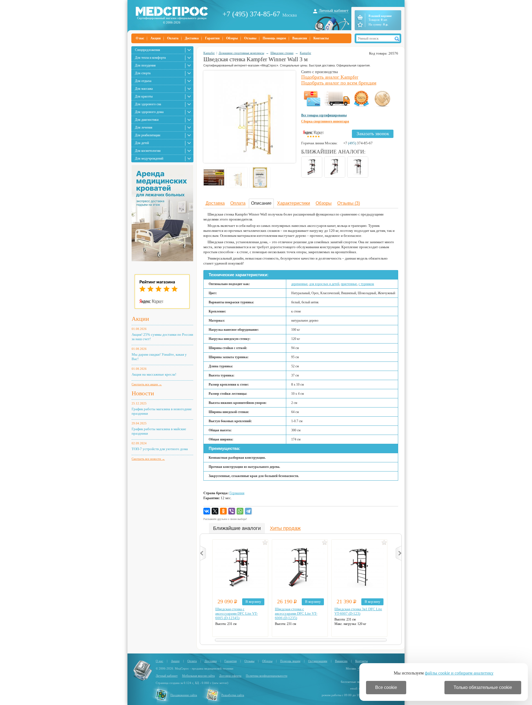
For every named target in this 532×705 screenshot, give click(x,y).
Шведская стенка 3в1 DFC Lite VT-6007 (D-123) (358, 611)
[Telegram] (248, 511)
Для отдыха (143, 81)
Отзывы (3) (348, 203)
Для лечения (143, 127)
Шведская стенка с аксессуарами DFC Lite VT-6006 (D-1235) (296, 613)
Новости (143, 393)
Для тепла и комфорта (150, 58)
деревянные (299, 284)
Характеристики (293, 203)
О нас (140, 38)
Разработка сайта (232, 695)
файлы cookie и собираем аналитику (459, 673)
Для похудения (145, 65)
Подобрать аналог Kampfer (329, 77)
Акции (155, 38)
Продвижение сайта (183, 695)
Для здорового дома (149, 112)
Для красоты (144, 96)
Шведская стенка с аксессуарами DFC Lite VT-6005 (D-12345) (236, 613)
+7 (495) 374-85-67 (251, 14)
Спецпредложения (147, 50)
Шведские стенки (281, 53)
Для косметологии (147, 151)
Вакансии (299, 38)
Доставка (192, 38)
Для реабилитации (147, 135)
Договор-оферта (230, 675)
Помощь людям (274, 38)
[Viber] (232, 511)
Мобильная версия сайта (198, 675)
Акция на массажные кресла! (154, 374)
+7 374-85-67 (358, 143)
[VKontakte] (207, 511)
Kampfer (209, 53)
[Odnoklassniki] (223, 511)
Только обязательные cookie (483, 687)
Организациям (317, 661)
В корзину (253, 601)
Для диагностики (146, 120)
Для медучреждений (149, 158)
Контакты (321, 38)
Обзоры (232, 38)
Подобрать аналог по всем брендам (338, 83)
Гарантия (212, 38)
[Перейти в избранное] (359, 24)
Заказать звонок (373, 133)
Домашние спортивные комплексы (241, 53)
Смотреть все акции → (147, 384)
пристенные (349, 284)
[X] (215, 511)
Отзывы (250, 38)
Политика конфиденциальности (266, 675)
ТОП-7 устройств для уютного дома (160, 449)
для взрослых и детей (324, 284)
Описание (261, 203)
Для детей (142, 143)
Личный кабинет (334, 10)
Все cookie (386, 687)
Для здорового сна (148, 104)
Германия (236, 493)
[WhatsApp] (240, 511)
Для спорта (142, 73)
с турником (366, 284)
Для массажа (144, 89)
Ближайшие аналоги (237, 528)
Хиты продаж (285, 528)
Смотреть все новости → (148, 458)
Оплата (172, 38)
